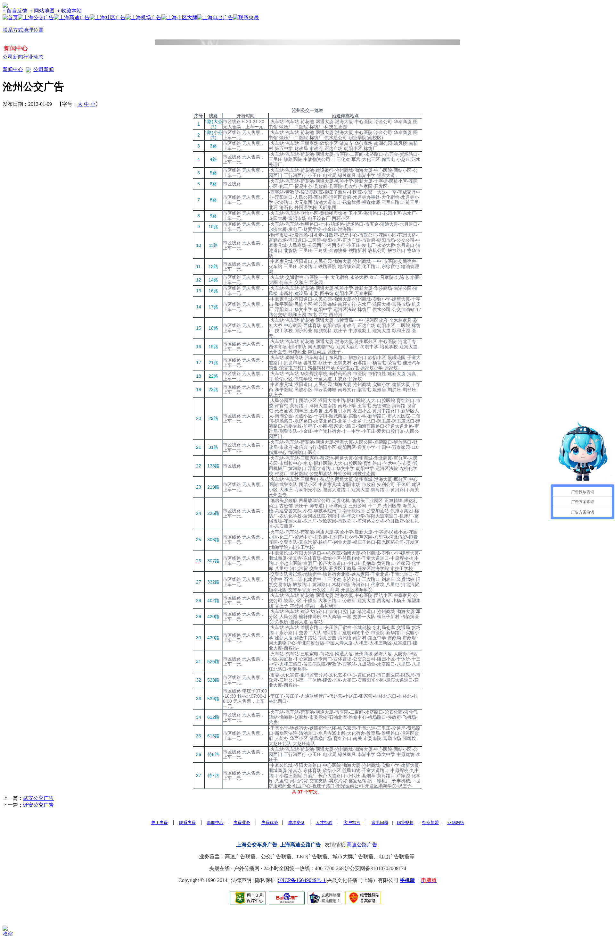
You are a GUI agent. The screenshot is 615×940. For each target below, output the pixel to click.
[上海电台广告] (215, 17)
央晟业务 (242, 822)
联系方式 (13, 30)
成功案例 (296, 822)
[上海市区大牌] (179, 17)
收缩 (8, 933)
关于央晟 (159, 822)
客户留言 (352, 822)
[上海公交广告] (36, 17)
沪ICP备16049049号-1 (302, 880)
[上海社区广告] (108, 17)
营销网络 (455, 822)
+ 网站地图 (42, 10)
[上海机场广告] (143, 17)
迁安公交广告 (38, 805)
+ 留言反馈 (15, 10)
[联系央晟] (246, 17)
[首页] (10, 17)
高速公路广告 (362, 844)
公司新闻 (13, 57)
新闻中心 (13, 69)
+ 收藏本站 (69, 10)
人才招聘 (324, 822)
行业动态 (33, 57)
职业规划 (405, 822)
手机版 (407, 880)
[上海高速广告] (72, 17)
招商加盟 (430, 822)
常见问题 (380, 822)
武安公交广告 (38, 798)
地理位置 (33, 30)
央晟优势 (269, 822)
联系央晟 (187, 822)
